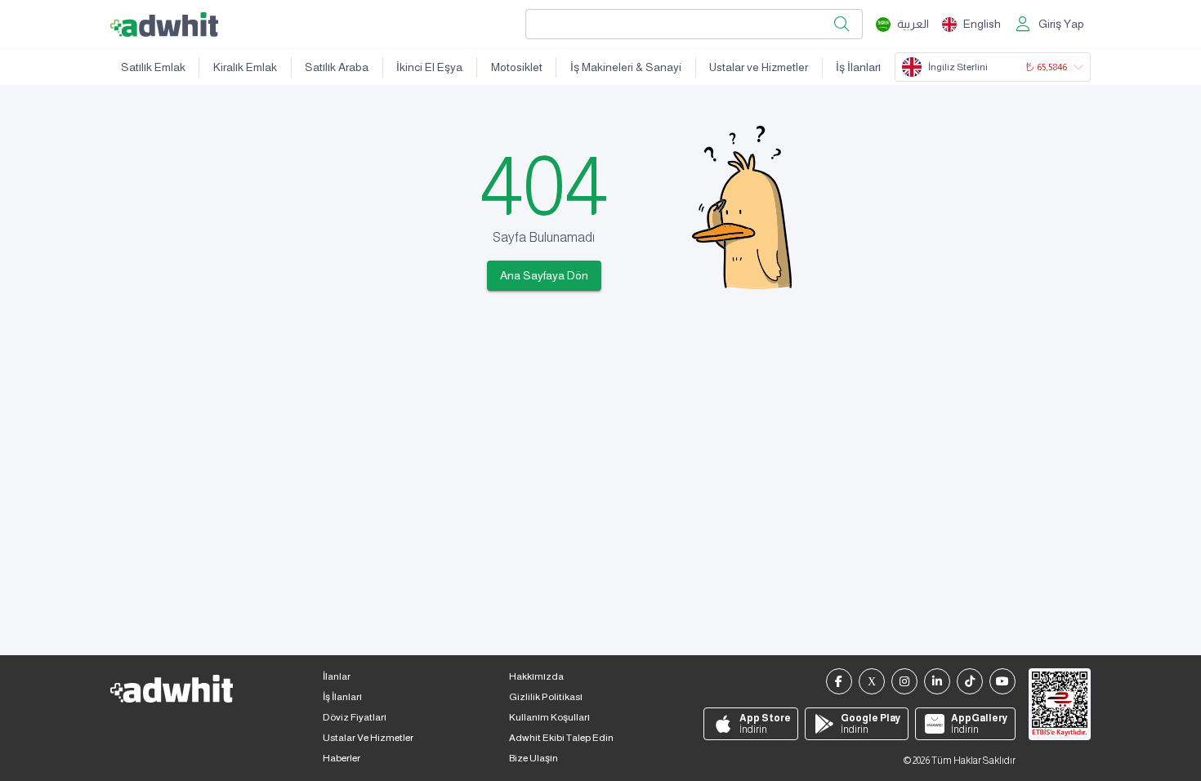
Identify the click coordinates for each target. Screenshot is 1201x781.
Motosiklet (516, 67)
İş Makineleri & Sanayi (625, 67)
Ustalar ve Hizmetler (758, 67)
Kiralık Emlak (245, 67)
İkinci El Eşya (429, 67)
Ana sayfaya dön (544, 275)
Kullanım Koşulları (549, 717)
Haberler (341, 758)
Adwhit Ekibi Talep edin (561, 737)
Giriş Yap (1061, 23)
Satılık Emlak (153, 67)
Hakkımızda (536, 676)
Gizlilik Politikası (546, 697)
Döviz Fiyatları (354, 717)
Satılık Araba (336, 67)
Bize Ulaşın (533, 758)
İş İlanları (858, 67)
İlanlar (336, 676)
